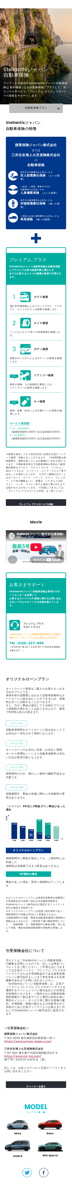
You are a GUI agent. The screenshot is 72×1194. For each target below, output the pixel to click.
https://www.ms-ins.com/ (23, 1056)
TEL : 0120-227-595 (26, 643)
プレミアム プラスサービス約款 (36, 504)
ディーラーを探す (36, 1086)
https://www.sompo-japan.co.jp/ (28, 1041)
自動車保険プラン (36, 108)
